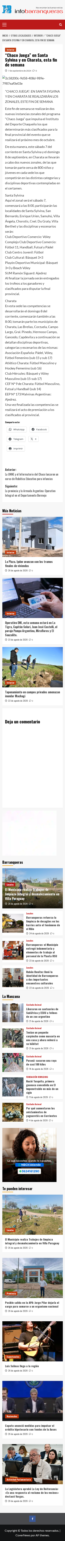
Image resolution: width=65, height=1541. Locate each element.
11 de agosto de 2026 (38, 1097)
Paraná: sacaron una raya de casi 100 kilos (41, 1062)
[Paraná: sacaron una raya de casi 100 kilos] (12, 1062)
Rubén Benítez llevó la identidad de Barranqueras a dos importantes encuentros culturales (42, 977)
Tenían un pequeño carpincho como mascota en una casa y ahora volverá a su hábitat (43, 1038)
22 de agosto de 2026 (18, 700)
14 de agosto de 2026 (38, 1068)
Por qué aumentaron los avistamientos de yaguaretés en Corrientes (41, 1112)
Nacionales (12, 1416)
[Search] (60, 24)
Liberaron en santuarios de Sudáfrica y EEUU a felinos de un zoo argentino (42, 1012)
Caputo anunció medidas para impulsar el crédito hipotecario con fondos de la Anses (31, 1427)
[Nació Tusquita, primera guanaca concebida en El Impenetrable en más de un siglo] (12, 1086)
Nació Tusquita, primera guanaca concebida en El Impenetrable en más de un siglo (42, 1086)
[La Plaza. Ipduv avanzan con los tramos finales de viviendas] (32, 537)
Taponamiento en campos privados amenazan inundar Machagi (32, 694)
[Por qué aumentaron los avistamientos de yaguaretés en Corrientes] (12, 1112)
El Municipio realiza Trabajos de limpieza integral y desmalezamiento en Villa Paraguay (32, 894)
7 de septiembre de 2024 (19, 70)
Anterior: (31, 474)
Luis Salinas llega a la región (22, 1366)
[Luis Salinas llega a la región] (32, 1341)
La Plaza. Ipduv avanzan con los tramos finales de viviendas (29, 563)
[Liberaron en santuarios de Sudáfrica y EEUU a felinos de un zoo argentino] (12, 1012)
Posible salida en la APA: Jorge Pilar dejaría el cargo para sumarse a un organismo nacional (32, 1304)
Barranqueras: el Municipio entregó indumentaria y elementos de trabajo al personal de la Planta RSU (42, 950)
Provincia (11, 1293)
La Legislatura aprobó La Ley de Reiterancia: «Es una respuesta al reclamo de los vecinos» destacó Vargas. (32, 1492)
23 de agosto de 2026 (18, 639)
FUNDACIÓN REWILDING (37, 1077)
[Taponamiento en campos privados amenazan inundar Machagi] (32, 667)
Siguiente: (30, 491)
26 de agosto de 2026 (18, 570)
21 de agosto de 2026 (38, 1021)
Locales (10, 884)
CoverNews (23, 1535)
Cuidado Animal (34, 1004)
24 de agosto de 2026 (39, 933)
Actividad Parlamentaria (19, 1479)
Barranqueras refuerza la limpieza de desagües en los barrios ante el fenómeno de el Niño (43, 923)
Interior (10, 49)
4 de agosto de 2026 (38, 1120)
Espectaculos (13, 1356)
